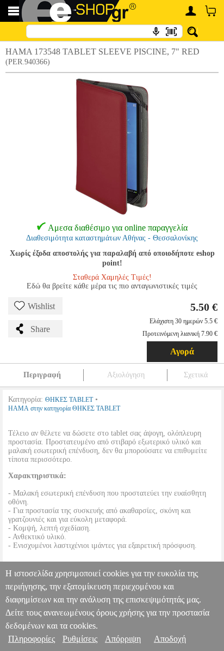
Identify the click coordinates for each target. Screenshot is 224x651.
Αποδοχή (170, 638)
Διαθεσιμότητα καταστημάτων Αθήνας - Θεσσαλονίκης (112, 238)
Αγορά (182, 351)
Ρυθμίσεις (80, 638)
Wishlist (41, 306)
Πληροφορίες (31, 638)
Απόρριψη (123, 638)
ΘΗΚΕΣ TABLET (69, 399)
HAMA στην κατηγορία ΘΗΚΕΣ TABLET (64, 408)
